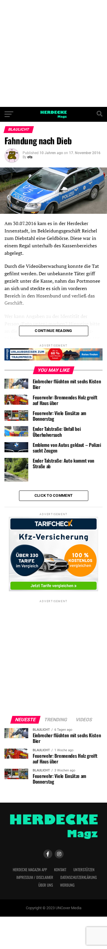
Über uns (45, 885)
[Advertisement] (53, 53)
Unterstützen (84, 869)
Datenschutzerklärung (78, 877)
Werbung (67, 885)
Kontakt (60, 869)
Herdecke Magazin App (30, 869)
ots (29, 157)
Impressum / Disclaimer (34, 877)
